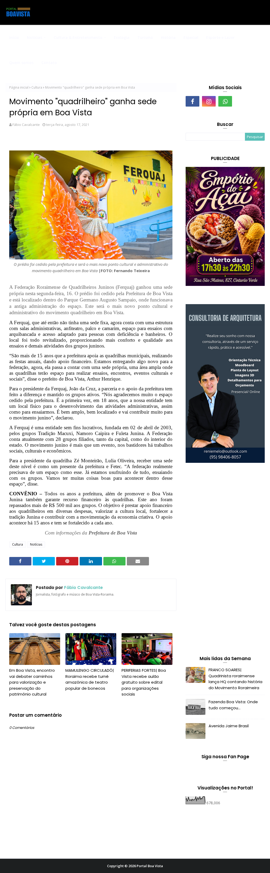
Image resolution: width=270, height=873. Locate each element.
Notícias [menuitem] (34, 37)
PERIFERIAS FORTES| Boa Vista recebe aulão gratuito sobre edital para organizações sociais (144, 682)
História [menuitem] (168, 37)
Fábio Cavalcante (26, 124)
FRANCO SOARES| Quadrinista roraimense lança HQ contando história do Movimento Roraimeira (235, 679)
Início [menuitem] (14, 37)
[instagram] (209, 101)
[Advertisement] (225, 560)
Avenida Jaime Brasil (229, 726)
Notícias (36, 544)
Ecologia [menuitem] (121, 37)
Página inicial (18, 87)
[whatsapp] (225, 101)
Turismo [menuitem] (145, 37)
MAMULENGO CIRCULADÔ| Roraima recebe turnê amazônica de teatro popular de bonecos (89, 679)
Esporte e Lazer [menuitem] (220, 37)
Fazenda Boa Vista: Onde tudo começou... (233, 705)
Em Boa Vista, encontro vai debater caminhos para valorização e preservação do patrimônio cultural (32, 682)
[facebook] (192, 101)
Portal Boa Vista (150, 865)
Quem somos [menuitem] (21, 62)
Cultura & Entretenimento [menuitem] (78, 37)
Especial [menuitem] (191, 37)
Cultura (36, 87)
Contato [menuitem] (49, 62)
